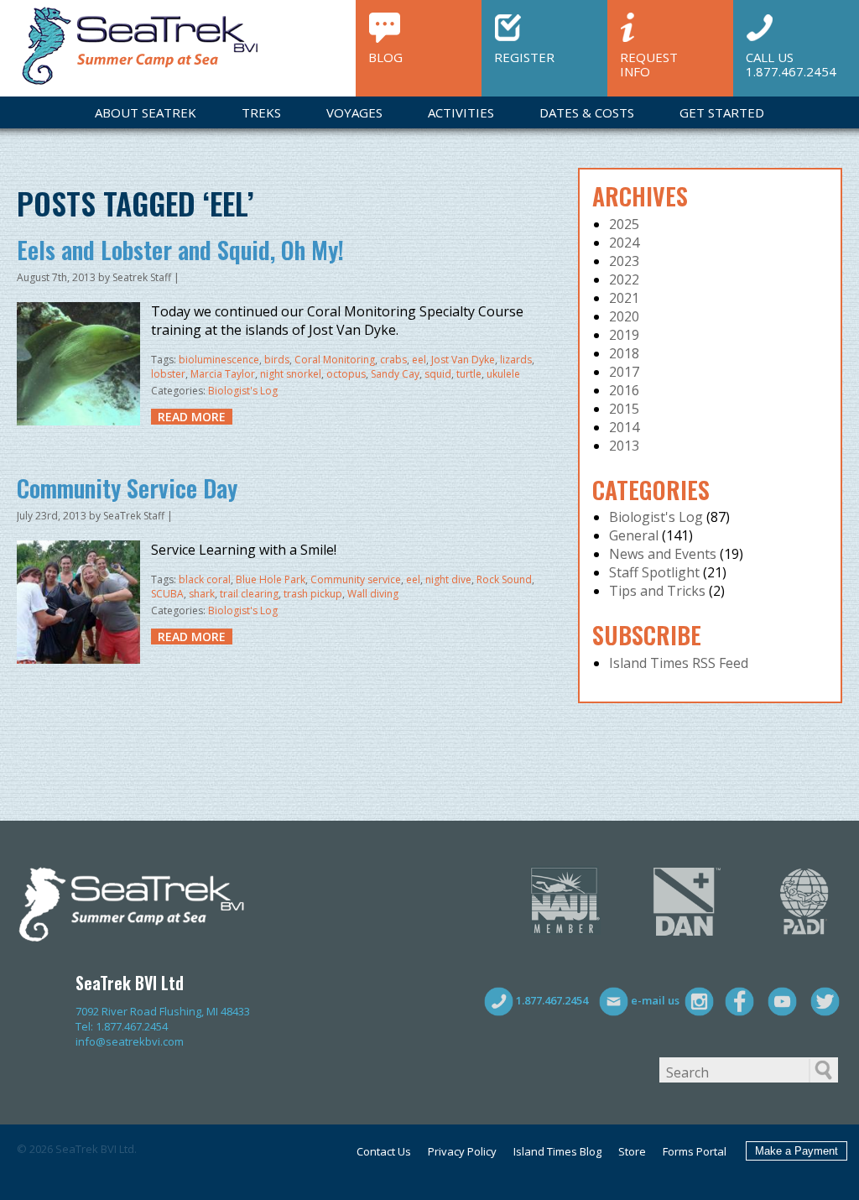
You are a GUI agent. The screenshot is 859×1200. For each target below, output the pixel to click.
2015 (624, 408)
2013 (624, 445)
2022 (624, 279)
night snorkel (290, 374)
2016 (624, 390)
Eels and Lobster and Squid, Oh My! (180, 249)
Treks (261, 112)
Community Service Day (127, 488)
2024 (624, 242)
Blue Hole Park (270, 579)
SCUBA (167, 594)
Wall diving (372, 594)
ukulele (503, 374)
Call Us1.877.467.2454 (791, 63)
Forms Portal (694, 1151)
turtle (469, 374)
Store (632, 1151)
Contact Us (384, 1151)
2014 (624, 427)
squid (437, 374)
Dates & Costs (586, 112)
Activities (461, 112)
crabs (393, 359)
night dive (448, 579)
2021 (624, 298)
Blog (385, 57)
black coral (205, 579)
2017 (624, 372)
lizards (516, 359)
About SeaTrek (145, 112)
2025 (624, 224)
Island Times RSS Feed (678, 663)
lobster (168, 374)
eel (419, 359)
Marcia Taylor (222, 374)
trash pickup (313, 594)
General (634, 535)
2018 (624, 353)
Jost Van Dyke (463, 359)
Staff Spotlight (654, 572)
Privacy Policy (462, 1151)
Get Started (721, 112)
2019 (624, 335)
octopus (346, 374)
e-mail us (653, 1000)
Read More (192, 417)
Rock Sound (504, 579)
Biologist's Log (243, 390)
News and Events (662, 554)
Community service (355, 579)
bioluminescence (219, 359)
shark (202, 594)
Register (524, 57)
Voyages (354, 112)
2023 (624, 261)
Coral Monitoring (334, 359)
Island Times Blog (557, 1151)
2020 (624, 316)
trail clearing (249, 594)
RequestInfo (649, 63)
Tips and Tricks (657, 591)
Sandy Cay (395, 374)
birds (276, 359)
